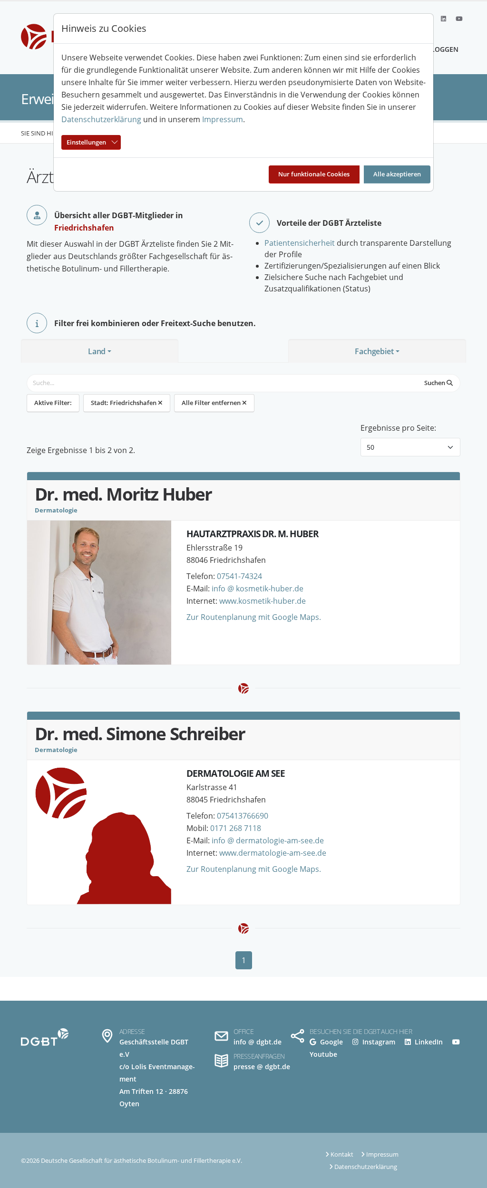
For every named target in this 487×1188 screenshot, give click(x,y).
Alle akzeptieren (397, 174)
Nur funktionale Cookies (314, 174)
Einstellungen (86, 142)
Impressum (222, 119)
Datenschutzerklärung (101, 119)
